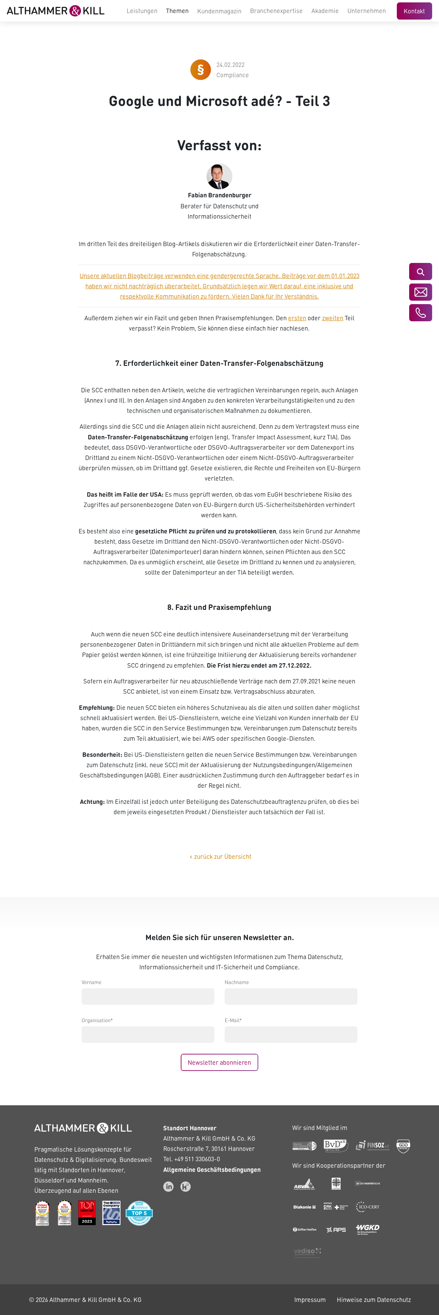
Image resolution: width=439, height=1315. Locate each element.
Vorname (92, 982)
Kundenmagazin (219, 11)
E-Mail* (233, 1020)
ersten (297, 317)
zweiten (332, 317)
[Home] (56, 11)
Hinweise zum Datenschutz (374, 1299)
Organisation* (97, 1020)
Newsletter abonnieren (219, 1062)
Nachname (237, 982)
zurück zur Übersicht (219, 856)
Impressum (310, 1299)
